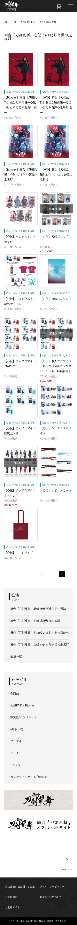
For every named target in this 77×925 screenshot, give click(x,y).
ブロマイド (17, 741)
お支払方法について (51, 897)
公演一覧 (16, 656)
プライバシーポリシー (52, 886)
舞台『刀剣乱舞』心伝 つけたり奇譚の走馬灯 (35, 22)
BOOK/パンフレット (23, 717)
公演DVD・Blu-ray (22, 705)
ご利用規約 (11, 897)
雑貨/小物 (16, 729)
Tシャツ (15, 765)
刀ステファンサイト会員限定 (29, 776)
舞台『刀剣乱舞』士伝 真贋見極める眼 (35, 620)
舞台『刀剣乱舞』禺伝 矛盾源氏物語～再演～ (39, 608)
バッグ (14, 753)
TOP (6, 22)
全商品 (14, 693)
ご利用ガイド (12, 907)
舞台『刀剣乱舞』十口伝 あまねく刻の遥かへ (39, 632)
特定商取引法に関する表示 (20, 886)
